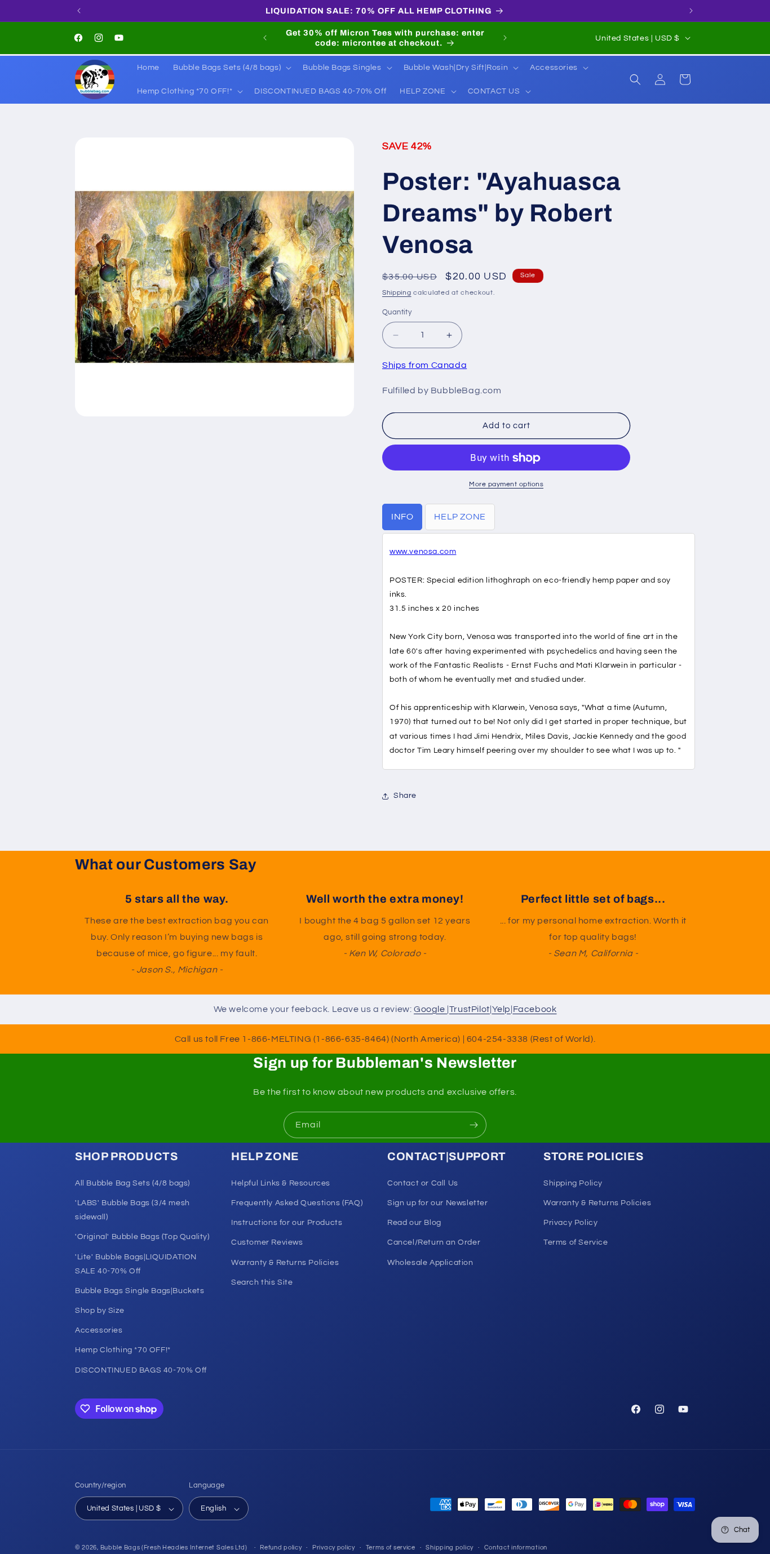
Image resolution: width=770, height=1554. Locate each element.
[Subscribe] (473, 1125)
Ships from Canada (424, 365)
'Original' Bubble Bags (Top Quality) (142, 1237)
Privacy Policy (570, 1223)
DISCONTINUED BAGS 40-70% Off (141, 1370)
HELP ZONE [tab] (459, 517)
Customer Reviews (267, 1243)
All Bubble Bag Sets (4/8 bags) (132, 1183)
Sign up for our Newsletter (437, 1203)
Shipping (396, 292)
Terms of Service (575, 1243)
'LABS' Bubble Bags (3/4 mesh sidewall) (132, 1210)
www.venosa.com (423, 552)
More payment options (506, 485)
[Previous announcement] (79, 10)
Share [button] (405, 796)
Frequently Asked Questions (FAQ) (296, 1203)
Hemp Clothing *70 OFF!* (123, 1351)
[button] (231, 67)
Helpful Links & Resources (280, 1183)
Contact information (515, 1547)
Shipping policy (449, 1547)
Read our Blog (414, 1223)
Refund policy (281, 1547)
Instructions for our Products (286, 1223)
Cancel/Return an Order (433, 1243)
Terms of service (390, 1547)
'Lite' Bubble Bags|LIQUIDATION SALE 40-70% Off (136, 1264)
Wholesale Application (430, 1263)
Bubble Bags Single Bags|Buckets (140, 1291)
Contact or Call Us (422, 1183)
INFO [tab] (402, 517)
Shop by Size (99, 1311)
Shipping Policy (573, 1183)
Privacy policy (333, 1547)
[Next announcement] (691, 10)
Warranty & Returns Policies (285, 1263)
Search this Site (262, 1282)
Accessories (99, 1331)
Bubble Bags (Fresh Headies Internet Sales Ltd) (173, 1548)
